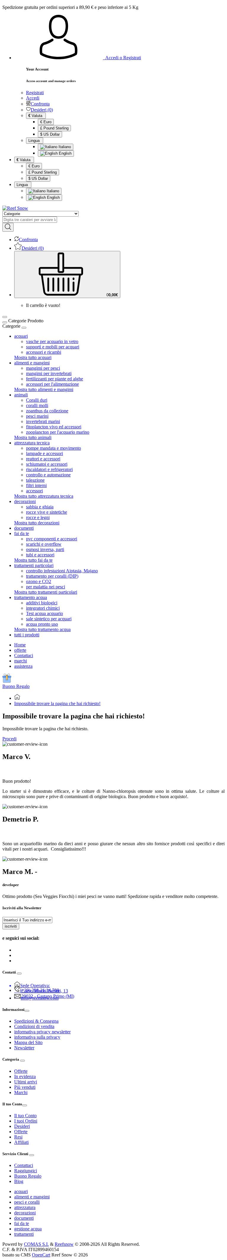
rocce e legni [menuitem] (38, 517)
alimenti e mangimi (32, 1196)
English (65, 153)
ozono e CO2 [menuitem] (38, 581)
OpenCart (41, 1254)
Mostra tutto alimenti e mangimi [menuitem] (43, 389)
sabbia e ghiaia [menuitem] (39, 506)
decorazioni (25, 1212)
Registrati (35, 92)
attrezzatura (24, 1207)
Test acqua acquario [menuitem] (44, 613)
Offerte (20, 1071)
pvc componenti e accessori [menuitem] (51, 538)
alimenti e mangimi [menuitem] (32, 362)
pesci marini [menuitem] (37, 416)
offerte (20, 650)
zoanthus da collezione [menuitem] (47, 410)
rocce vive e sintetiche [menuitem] (46, 512)
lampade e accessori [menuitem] (44, 453)
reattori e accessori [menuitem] (43, 458)
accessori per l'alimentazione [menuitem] (52, 384)
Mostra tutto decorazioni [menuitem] (36, 522)
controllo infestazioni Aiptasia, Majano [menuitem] (62, 570)
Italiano (64, 147)
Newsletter (24, 1047)
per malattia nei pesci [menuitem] (45, 586)
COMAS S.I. (36, 1244)
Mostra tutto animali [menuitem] (32, 437)
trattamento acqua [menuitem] (30, 597)
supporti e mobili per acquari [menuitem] (52, 346)
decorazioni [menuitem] (25, 501)
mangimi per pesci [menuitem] (43, 368)
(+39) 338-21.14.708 (39, 990)
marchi (20, 660)
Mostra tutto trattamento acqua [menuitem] (42, 629)
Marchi (20, 1092)
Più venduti (24, 1087)
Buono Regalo (16, 686)
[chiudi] (24, 328)
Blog (18, 1181)
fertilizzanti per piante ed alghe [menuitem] (54, 378)
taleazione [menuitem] (35, 480)
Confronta (40, 103)
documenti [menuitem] (24, 528)
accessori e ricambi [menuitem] (43, 352)
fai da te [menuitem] (21, 533)
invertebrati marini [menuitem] (43, 421)
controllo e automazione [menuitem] (48, 474)
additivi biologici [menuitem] (41, 602)
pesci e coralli (27, 1202)
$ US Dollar (50, 134)
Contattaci (23, 655)
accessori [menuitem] (34, 490)
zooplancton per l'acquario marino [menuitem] (57, 432)
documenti (24, 1218)
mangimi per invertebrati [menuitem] (49, 373)
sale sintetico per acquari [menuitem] (49, 618)
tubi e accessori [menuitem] (40, 554)
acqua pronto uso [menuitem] (42, 624)
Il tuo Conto (25, 1115)
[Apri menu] (4, 317)
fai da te (21, 1223)
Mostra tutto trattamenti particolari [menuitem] (45, 592)
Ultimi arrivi (25, 1081)
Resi (18, 1136)
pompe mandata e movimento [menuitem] (53, 448)
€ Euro (45, 122)
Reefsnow (64, 1244)
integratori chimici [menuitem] (43, 608)
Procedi (9, 738)
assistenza (23, 666)
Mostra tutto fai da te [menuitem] (33, 560)
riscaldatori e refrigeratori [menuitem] (49, 469)
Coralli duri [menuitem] (36, 400)
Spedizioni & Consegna (36, 1021)
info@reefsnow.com (40, 997)
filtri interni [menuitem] (36, 485)
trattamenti (24, 1234)
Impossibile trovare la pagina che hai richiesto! (57, 703)
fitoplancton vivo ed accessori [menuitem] (53, 426)
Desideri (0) (42, 109)
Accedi (32, 97)
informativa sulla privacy (37, 1037)
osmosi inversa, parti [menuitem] (45, 549)
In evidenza (25, 1076)
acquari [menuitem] (21, 336)
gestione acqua (28, 1228)
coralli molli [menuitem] (37, 405)
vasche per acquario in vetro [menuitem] (52, 341)
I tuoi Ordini (25, 1120)
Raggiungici (25, 1170)
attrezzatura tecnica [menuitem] (32, 442)
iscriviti (11, 926)
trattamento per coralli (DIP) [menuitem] (52, 576)
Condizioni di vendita (34, 1026)
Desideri (22, 1126)
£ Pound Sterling (54, 128)
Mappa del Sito (28, 1042)
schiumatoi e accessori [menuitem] (46, 464)
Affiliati (21, 1142)
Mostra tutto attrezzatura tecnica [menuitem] (43, 496)
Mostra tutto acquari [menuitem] (32, 357)
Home (20, 644)
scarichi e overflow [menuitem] (43, 544)
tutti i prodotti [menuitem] (26, 634)
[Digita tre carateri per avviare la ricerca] (8, 227)
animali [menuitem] (21, 394)
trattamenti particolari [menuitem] (33, 565)
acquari (21, 1191)
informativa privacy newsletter (42, 1031)
